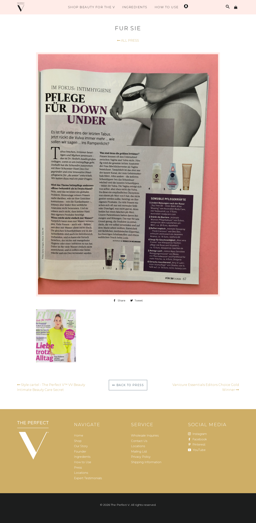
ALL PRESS (129, 40)
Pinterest (198, 444)
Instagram (199, 434)
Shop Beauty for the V (91, 7)
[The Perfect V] (33, 440)
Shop (78, 441)
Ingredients (134, 7)
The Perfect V (120, 505)
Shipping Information (146, 462)
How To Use (167, 7)
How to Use (82, 462)
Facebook (199, 439)
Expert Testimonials (88, 478)
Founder (80, 451)
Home (78, 435)
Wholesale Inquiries (145, 435)
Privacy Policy (141, 457)
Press (78, 467)
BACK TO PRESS (129, 385)
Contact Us (139, 441)
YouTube (199, 450)
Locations (81, 473)
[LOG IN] (185, 7)
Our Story (81, 446)
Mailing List (139, 451)
